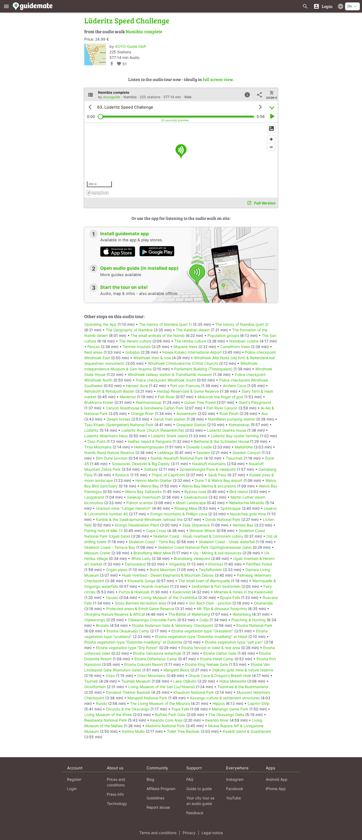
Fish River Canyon (221, 408)
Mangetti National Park (147, 698)
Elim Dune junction (111, 458)
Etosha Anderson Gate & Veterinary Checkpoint (172, 625)
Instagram (235, 779)
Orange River (142, 413)
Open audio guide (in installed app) (139, 268)
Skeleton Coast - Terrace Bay (109, 547)
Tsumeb (91, 681)
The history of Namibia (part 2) (241, 324)
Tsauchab (234, 458)
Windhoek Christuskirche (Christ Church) (183, 363)
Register (74, 779)
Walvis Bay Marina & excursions (209, 486)
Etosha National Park (254, 625)
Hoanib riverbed (155, 586)
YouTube (233, 798)
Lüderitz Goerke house (226, 430)
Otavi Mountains (151, 675)
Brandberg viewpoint (192, 558)
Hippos (219, 703)
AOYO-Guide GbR (130, 46)
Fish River (166, 397)
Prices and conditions (116, 782)
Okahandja (263, 603)
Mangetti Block (176, 670)
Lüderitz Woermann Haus (106, 436)
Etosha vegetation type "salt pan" (234, 642)
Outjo (204, 620)
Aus (264, 413)
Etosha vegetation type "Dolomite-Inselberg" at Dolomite (133, 642)
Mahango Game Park (230, 709)
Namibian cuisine (244, 341)
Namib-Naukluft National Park (177, 458)
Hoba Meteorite (232, 681)
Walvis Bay (149, 486)
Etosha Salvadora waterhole (157, 653)
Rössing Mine (185, 508)
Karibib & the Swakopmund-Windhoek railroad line (139, 519)
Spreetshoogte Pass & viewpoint (208, 469)
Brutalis (102, 625)
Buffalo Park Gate (170, 714)
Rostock (122, 475)
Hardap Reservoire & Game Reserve (188, 391)
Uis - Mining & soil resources (217, 553)
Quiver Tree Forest (200, 402)
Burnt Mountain (163, 569)
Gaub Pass (217, 475)
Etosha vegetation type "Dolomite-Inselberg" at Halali (201, 636)
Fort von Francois (185, 385)
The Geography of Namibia (129, 330)
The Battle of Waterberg (189, 614)
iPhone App (276, 788)
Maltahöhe (244, 447)
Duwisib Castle (199, 447)
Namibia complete (144, 31)
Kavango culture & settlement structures (225, 698)
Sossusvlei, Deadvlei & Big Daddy (141, 463)
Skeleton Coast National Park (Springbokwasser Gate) (205, 547)
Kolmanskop (239, 424)
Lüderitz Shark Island (169, 436)
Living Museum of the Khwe (108, 714)
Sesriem (203, 452)
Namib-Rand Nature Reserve (109, 452)
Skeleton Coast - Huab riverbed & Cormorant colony (198, 536)
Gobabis (132, 352)
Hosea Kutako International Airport (192, 352)
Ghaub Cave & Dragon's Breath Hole (219, 675)
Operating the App (100, 324)
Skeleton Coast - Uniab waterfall (227, 541)
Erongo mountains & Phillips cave (178, 514)
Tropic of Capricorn (168, 475)
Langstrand (94, 497)
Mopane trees (185, 346)
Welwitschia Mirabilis (246, 502)
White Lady (141, 558)
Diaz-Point (96, 441)
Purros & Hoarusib (134, 592)
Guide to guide (199, 788)
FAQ (189, 779)
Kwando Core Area (166, 720)
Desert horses (118, 419)
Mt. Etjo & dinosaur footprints (222, 608)
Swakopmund (196, 497)
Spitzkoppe (230, 508)
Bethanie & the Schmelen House (221, 441)
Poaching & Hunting (248, 620)
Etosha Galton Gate (219, 653)
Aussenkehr (186, 413)
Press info (115, 794)
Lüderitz (91, 430)
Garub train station (169, 419)
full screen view (218, 79)
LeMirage (165, 452)
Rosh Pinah (229, 413)
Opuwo (112, 597)
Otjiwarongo (94, 620)
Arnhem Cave (234, 385)
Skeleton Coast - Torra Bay (152, 541)
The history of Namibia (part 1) (165, 324)
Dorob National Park (222, 519)
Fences (93, 346)
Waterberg (242, 614)
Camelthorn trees (235, 346)
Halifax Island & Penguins (149, 441)
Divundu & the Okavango (127, 709)
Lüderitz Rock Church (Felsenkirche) (152, 430)
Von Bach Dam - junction (210, 603)
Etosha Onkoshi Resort (143, 664)
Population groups (223, 335)
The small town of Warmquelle (204, 580)
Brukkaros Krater (98, 402)
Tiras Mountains (98, 447)
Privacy (189, 832)
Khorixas (215, 564)
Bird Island (238, 491)
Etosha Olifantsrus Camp (155, 659)
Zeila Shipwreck (196, 525)
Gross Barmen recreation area (140, 603)
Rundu (101, 703)
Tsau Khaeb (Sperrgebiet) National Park (118, 424)
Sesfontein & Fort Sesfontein (216, 586)
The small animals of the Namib (158, 335)
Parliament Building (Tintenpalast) (203, 369)
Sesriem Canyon (246, 452)
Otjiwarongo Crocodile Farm (152, 620)
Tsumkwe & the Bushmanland (242, 686)
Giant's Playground (255, 402)
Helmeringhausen (149, 447)
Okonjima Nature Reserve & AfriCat (114, 614)
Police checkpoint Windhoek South (166, 380)
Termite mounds (137, 346)
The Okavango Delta (226, 714)
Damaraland (135, 564)
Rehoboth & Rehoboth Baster (109, 391)
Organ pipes (116, 569)
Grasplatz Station (191, 424)
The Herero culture (135, 341)
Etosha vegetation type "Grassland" (202, 631)
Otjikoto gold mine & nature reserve (242, 670)
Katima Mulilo (133, 731)
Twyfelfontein (210, 569)
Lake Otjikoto (184, 681)
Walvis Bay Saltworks (143, 491)
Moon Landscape (191, 502)
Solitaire (151, 469)
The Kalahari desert (193, 330)
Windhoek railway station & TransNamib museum (170, 374)
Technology (117, 803)
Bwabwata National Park (105, 720)
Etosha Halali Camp (216, 659)
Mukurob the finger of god (220, 397)
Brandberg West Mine (152, 553)
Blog (150, 779)
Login (72, 788)
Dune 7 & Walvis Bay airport (218, 480)
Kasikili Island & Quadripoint (247, 731)
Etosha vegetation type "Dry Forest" (127, 647)
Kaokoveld (182, 592)
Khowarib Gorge (141, 580)
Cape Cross (156, 530)
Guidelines (155, 798)
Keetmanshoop (149, 402)
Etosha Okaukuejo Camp (128, 631)
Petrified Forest (259, 564)
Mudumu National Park (165, 725)
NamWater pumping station (231, 419)
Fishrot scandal (139, 502)
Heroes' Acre (137, 385)
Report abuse (158, 807)
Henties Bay (243, 525)
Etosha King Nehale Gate (206, 664)
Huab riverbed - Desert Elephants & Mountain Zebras (168, 575)
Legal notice (212, 832)
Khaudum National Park (193, 692)
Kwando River (217, 720)
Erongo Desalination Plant (137, 525)
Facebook (234, 788)
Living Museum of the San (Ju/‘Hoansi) (161, 686)
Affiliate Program (161, 788)
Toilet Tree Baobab (183, 731)
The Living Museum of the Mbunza (160, 703)
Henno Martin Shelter (153, 480)
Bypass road (195, 491)
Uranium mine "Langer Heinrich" (123, 508)
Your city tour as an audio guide (200, 801)
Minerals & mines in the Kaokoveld (243, 592)
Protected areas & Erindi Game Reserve (140, 608)
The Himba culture (190, 341)
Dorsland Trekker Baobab (128, 692)
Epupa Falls (230, 597)
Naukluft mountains (209, 463)
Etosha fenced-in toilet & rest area (210, 647)
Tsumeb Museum (136, 681)
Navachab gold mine (248, 514)
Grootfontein (95, 686)
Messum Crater (97, 553)
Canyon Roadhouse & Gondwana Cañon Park (145, 408)
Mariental (128, 397)
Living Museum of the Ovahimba (169, 597)
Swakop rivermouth (144, 497)
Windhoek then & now (152, 357)
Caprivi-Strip (259, 703)
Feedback (195, 813)
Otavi (110, 675)
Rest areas (93, 352)
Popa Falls (180, 709)
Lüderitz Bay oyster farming (235, 436)
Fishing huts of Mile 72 (103, 530)
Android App (277, 779)
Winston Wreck (202, 530)
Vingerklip (177, 564)
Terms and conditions (157, 832)
